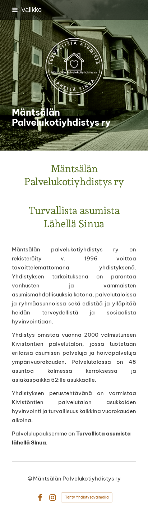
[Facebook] (40, 497)
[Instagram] (52, 497)
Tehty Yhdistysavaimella (86, 497)
